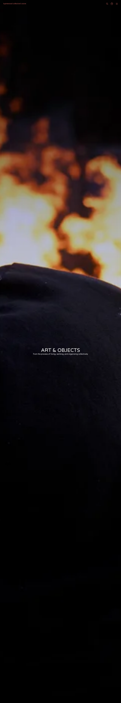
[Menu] (117, 3)
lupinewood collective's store (14, 4)
